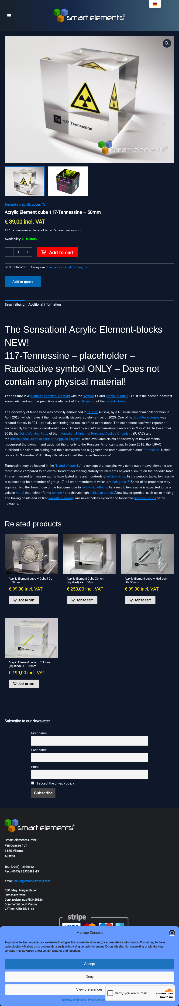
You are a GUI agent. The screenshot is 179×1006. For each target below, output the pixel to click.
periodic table (115, 401)
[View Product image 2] (68, 181)
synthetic (36, 396)
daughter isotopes (146, 417)
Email (35, 767)
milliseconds (116, 476)
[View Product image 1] (25, 181)
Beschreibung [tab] (14, 304)
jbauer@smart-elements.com (32, 881)
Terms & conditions (74, 1000)
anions (57, 492)
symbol (88, 396)
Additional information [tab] (44, 304)
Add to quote (22, 281)
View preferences (89, 989)
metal (20, 492)
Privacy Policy (97, 1000)
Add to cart (61, 252)
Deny (90, 976)
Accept (89, 964)
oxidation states (101, 492)
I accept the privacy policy (55, 783)
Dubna (92, 412)
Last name (39, 750)
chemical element (57, 396)
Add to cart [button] (26, 600)
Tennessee (151, 450)
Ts (43, 204)
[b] (128, 480)
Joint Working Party (34, 433)
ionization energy (60, 498)
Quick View (31, 570)
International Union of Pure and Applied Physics (45, 439)
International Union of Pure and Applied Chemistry (95, 433)
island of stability (68, 465)
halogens (119, 482)
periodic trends (145, 498)
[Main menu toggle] (9, 15)
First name (39, 733)
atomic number (117, 396)
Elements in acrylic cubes (23, 204)
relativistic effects (94, 487)
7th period (87, 401)
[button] (172, 932)
